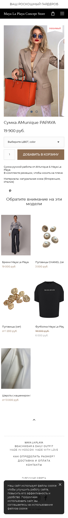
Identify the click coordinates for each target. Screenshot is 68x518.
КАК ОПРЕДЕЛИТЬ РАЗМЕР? (34, 456)
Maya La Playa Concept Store (24, 13)
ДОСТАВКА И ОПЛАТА (34, 461)
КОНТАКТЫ (34, 465)
